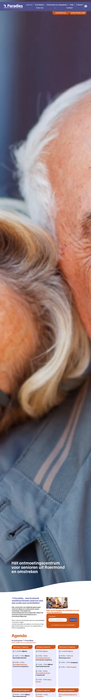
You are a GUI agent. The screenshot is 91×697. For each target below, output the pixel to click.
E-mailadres (52, 616)
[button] (77, 13)
